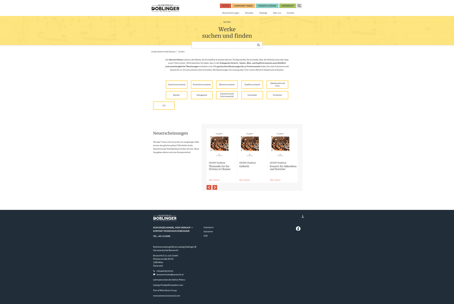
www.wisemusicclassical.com (166, 295)
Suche (299, 6)
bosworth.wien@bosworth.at (170, 274)
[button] (209, 187)
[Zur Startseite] (165, 8)
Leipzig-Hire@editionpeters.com (168, 285)
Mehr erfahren (214, 180)
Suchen (258, 45)
